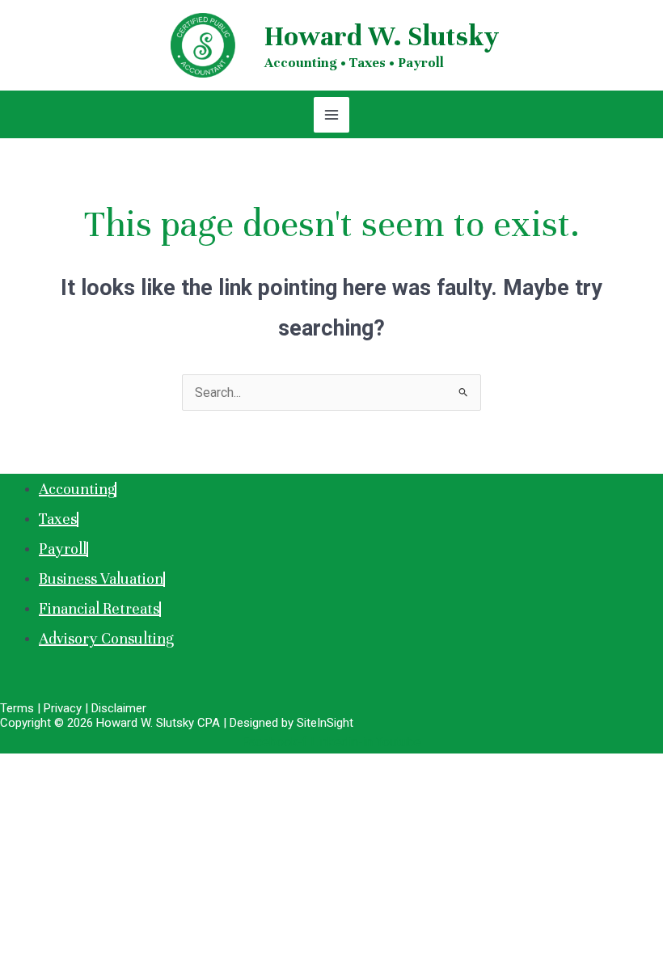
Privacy (63, 708)
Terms (17, 708)
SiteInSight (325, 723)
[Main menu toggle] (331, 115)
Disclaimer (118, 708)
